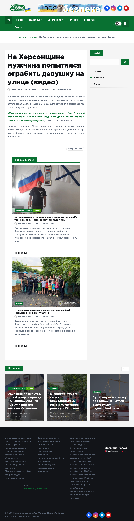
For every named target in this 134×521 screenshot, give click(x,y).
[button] (123, 369)
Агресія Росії (76, 149)
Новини (19, 20)
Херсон (97, 71)
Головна (22, 37)
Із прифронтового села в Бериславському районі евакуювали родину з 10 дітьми (42, 311)
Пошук (96, 53)
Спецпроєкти (55, 20)
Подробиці (34, 20)
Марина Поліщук (26, 223)
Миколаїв (99, 77)
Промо (18, 27)
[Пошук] (125, 62)
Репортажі (89, 20)
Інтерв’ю (73, 20)
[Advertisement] (109, 107)
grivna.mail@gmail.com (35, 488)
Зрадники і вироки (24, 210)
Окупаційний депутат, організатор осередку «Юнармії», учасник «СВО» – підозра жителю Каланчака (24, 401)
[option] (24, 397)
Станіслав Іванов (19, 89)
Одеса (97, 84)
